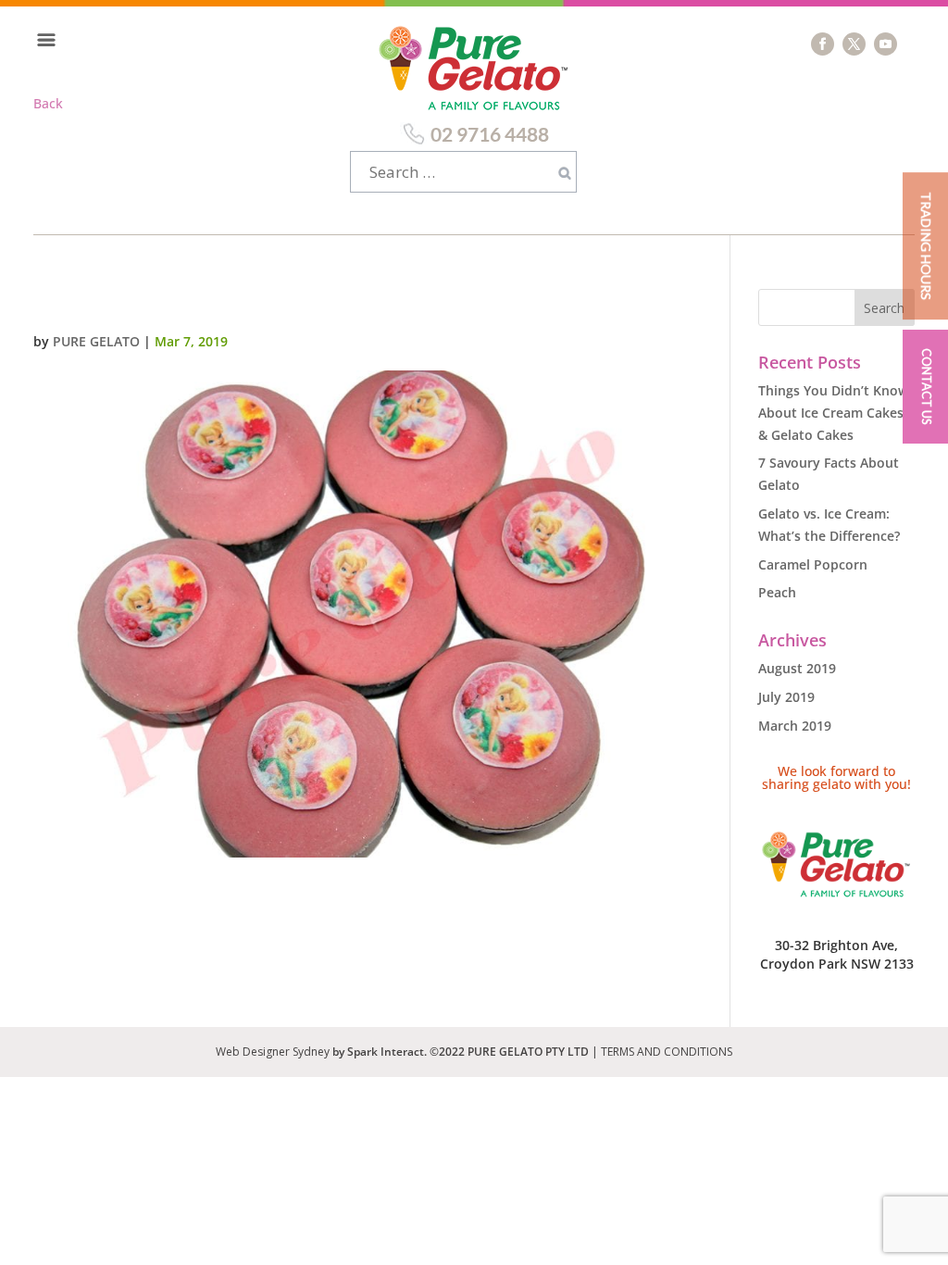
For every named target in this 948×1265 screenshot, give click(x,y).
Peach (777, 592)
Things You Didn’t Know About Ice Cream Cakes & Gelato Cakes (833, 413)
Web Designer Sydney (274, 1051)
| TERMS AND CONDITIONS (662, 1051)
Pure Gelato (96, 341)
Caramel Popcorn (812, 564)
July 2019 (786, 697)
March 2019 (794, 725)
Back (48, 103)
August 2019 (797, 668)
